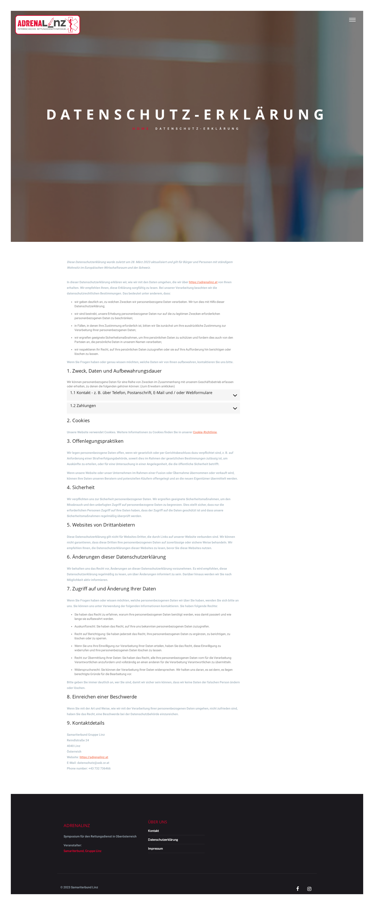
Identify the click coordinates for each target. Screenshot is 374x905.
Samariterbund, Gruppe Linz (82, 851)
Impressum (155, 848)
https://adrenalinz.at (203, 282)
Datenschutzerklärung (163, 839)
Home (141, 128)
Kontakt (153, 830)
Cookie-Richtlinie (205, 432)
